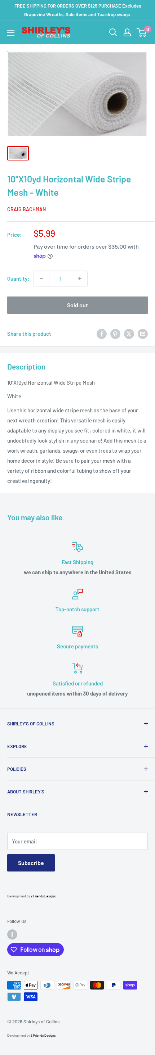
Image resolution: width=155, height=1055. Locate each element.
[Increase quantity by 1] (79, 278)
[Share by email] (143, 333)
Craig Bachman (26, 209)
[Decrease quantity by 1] (41, 278)
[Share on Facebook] (102, 333)
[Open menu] (10, 33)
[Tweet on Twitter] (129, 333)
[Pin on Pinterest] (115, 333)
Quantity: (18, 278)
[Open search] (113, 32)
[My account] (127, 32)
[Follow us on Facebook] (12, 934)
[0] (141, 32)
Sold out (77, 305)
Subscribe (31, 862)
